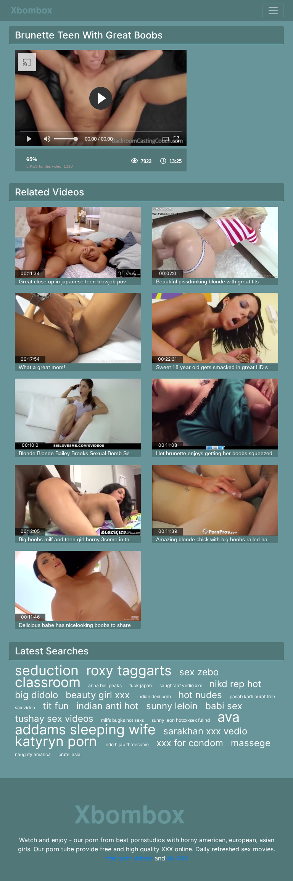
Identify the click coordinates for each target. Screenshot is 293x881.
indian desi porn (154, 696)
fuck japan (140, 685)
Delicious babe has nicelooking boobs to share (75, 625)
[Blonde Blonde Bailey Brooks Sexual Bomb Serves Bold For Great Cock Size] (78, 414)
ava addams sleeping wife (127, 723)
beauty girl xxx (98, 694)
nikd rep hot (235, 683)
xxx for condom (189, 742)
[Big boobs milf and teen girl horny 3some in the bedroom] (78, 500)
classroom (47, 682)
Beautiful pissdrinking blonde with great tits (207, 281)
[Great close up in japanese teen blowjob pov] (78, 242)
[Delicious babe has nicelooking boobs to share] (78, 586)
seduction (47, 670)
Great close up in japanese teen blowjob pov (72, 281)
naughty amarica (33, 754)
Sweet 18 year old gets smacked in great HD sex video (222, 367)
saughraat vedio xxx (180, 685)
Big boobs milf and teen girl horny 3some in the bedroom (87, 539)
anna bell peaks (105, 685)
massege (250, 742)
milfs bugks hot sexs (122, 720)
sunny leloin (172, 706)
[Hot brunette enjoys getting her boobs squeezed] (215, 414)
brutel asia (69, 754)
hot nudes (200, 694)
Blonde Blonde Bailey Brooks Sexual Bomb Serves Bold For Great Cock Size (111, 453)
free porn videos (129, 858)
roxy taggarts (129, 670)
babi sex (223, 706)
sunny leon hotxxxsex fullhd (180, 720)
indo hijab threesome (127, 744)
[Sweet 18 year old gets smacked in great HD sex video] (215, 328)
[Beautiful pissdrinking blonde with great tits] (215, 242)
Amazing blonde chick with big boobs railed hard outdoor (224, 539)
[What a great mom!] (78, 328)
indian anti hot (107, 706)
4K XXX (177, 858)
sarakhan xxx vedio (205, 731)
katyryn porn (56, 741)
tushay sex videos (54, 718)
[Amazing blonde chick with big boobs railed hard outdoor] (215, 500)
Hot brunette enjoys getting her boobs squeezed (214, 453)
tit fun (56, 706)
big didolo (36, 694)
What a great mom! (42, 367)
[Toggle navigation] (273, 10)
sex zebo (199, 672)
